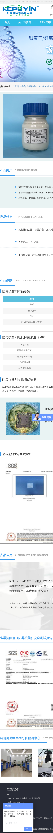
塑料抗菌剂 (43, 86)
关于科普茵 (24, 22)
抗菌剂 (23, 86)
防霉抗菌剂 (32, 86)
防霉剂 (16, 86)
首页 (7, 22)
